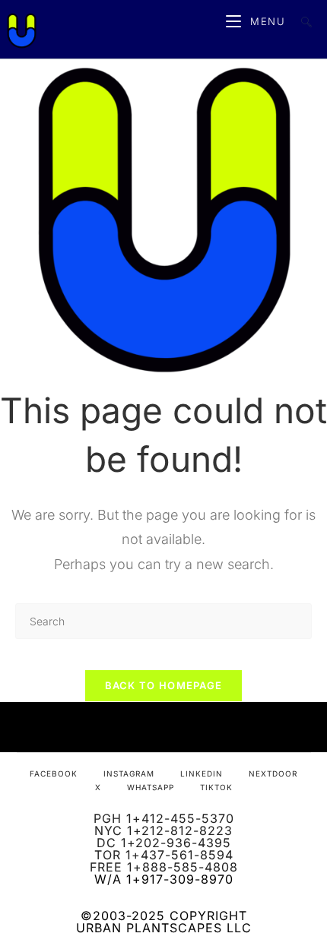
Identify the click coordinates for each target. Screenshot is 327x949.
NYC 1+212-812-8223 (163, 830)
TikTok (216, 787)
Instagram (128, 773)
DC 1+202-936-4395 (164, 842)
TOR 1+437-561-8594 (163, 854)
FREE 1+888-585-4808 (164, 867)
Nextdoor (273, 773)
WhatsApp (150, 787)
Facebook (54, 773)
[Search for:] (301, 21)
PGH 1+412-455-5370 (164, 818)
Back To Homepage (164, 685)
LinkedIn (201, 773)
